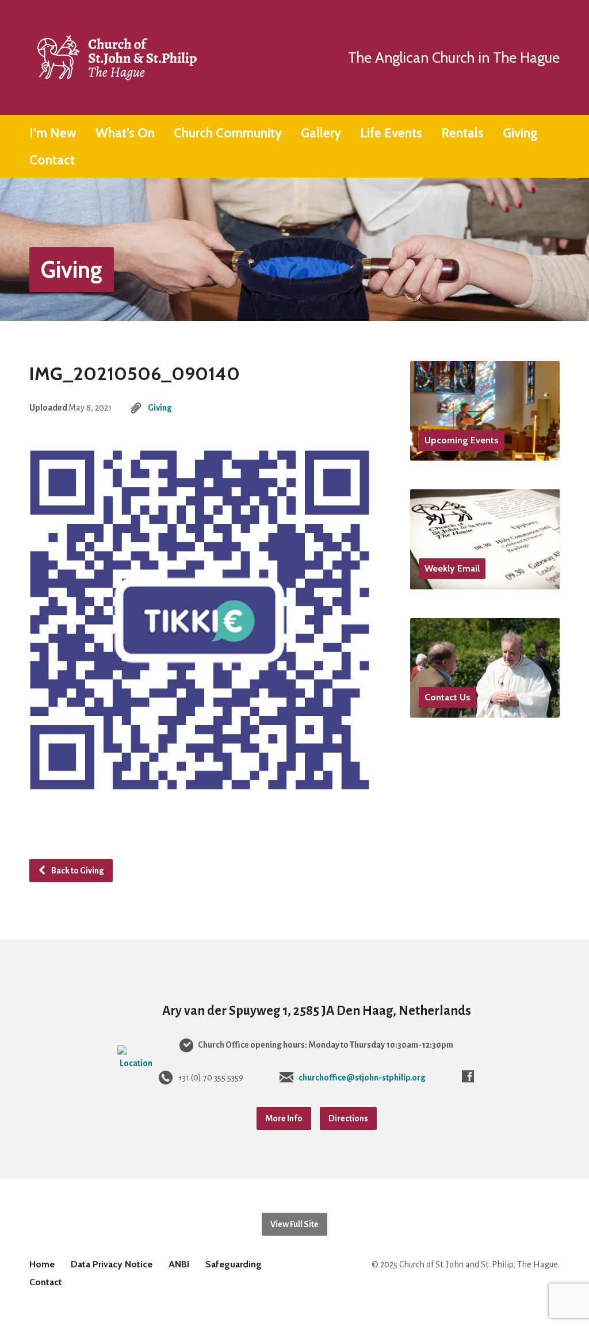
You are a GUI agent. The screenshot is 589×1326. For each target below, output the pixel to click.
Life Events (391, 133)
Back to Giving (77, 870)
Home (42, 1264)
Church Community (228, 133)
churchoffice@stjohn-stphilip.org (362, 1077)
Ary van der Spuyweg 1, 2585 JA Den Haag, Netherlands (316, 1011)
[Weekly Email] (485, 580)
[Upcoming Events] (485, 452)
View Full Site (294, 1224)
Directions (348, 1118)
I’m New (53, 133)
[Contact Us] (485, 709)
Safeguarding (233, 1264)
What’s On (125, 133)
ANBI (179, 1264)
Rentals (462, 133)
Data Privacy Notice (111, 1264)
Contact (52, 160)
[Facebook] (468, 1076)
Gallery (321, 133)
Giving (520, 133)
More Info (284, 1118)
